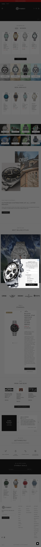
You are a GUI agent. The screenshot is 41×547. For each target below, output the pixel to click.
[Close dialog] (38, 260)
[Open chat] (37, 543)
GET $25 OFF (31, 284)
